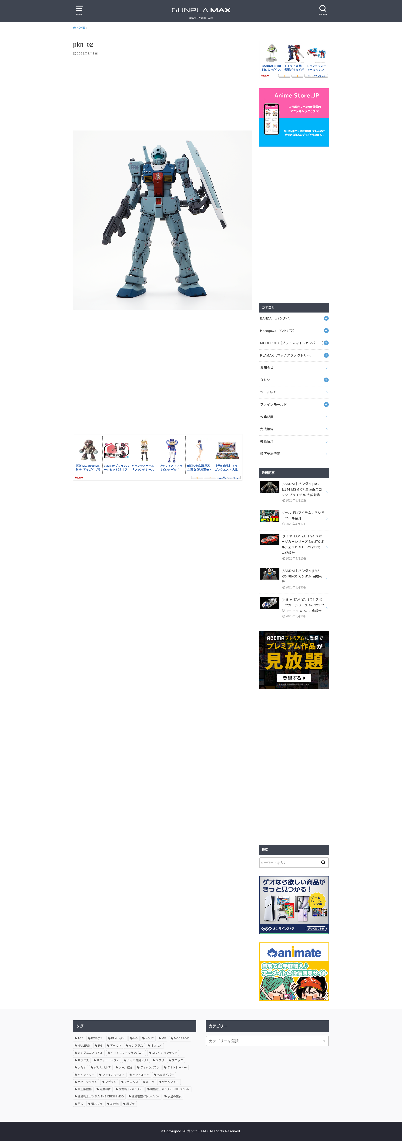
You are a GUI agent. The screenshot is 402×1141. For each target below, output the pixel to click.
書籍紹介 (266, 441)
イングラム (136, 1045)
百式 (80, 1104)
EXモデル (97, 1038)
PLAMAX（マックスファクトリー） (287, 355)
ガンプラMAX (198, 1131)
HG (135, 1038)
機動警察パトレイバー (146, 1096)
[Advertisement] (162, 94)
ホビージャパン (87, 1082)
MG (164, 1038)
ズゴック (177, 1060)
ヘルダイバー (165, 1074)
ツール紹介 (268, 392)
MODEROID (181, 1038)
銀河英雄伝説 (270, 454)
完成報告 (266, 429)
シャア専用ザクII (137, 1060)
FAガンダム (118, 1038)
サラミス (83, 1060)
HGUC (149, 1038)
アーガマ (115, 1045)
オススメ (156, 1045)
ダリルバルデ (102, 1067)
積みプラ (96, 1104)
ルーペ (150, 1082)
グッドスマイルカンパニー (127, 1053)
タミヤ (265, 380)
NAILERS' (84, 1045)
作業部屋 (266, 417)
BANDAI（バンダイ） (276, 318)
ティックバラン (149, 1067)
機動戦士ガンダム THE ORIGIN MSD (101, 1096)
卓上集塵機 (85, 1089)
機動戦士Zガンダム (131, 1089)
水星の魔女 (174, 1096)
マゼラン (110, 1082)
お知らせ (266, 367)
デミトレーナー (177, 1067)
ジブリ (160, 1060)
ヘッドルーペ (141, 1074)
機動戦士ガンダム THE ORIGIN (169, 1089)
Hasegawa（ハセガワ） (278, 331)
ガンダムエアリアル (90, 1053)
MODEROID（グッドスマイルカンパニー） (292, 343)
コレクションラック (164, 1053)
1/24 (80, 1038)
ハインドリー (86, 1074)
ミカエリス (131, 1082)
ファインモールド (273, 404)
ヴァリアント (170, 1082)
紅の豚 (114, 1104)
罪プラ (130, 1104)
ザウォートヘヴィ (108, 1060)
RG (100, 1045)
